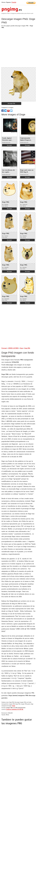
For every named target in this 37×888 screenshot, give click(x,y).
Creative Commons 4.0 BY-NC (14, 709)
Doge (13, 706)
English (14, 2)
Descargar (9, 145)
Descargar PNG (11, 103)
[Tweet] (11, 110)
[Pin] (8, 110)
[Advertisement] (18, 48)
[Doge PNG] (9, 189)
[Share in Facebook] (2, 110)
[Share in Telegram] (5, 110)
